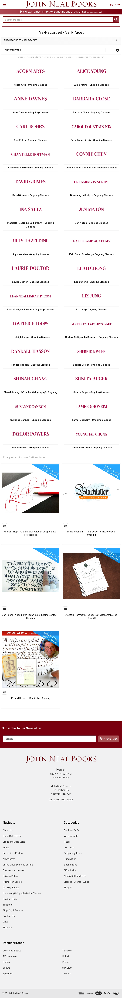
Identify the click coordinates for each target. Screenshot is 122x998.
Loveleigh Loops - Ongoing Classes (30, 336)
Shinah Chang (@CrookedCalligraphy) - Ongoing (30, 392)
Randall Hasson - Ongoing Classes (30, 364)
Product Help (10, 898)
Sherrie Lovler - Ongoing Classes (91, 364)
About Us (8, 830)
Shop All (68, 887)
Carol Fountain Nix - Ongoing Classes (91, 139)
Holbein (66, 956)
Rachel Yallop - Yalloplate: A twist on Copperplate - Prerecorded (30, 533)
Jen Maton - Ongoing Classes (91, 222)
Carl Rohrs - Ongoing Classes (30, 139)
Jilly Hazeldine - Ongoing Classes (30, 254)
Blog (5, 921)
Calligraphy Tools (73, 853)
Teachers (8, 904)
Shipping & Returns (13, 910)
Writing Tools (71, 835)
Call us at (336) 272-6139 (61, 799)
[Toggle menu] (4, 4)
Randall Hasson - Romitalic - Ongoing (30, 697)
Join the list (109, 738)
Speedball (8, 973)
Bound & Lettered (12, 835)
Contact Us (9, 915)
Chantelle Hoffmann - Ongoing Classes (30, 167)
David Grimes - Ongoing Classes (30, 195)
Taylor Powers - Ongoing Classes (30, 447)
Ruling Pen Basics (12, 881)
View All (66, 973)
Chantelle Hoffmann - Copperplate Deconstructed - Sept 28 (92, 616)
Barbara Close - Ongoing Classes (91, 112)
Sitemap (7, 927)
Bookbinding (70, 864)
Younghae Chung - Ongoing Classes (91, 447)
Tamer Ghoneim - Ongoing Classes (91, 419)
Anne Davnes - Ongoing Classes (30, 112)
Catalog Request (11, 887)
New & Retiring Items (75, 875)
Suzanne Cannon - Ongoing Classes (30, 419)
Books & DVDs (71, 830)
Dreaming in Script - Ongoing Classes (91, 195)
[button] (117, 50)
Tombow (67, 950)
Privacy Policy (10, 875)
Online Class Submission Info (18, 864)
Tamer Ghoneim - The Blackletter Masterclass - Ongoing (91, 533)
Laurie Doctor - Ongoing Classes (30, 281)
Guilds (6, 847)
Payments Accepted (13, 870)
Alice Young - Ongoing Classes (91, 84)
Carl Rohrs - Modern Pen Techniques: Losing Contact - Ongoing (30, 616)
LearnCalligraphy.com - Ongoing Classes (30, 309)
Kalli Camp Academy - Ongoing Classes (91, 254)
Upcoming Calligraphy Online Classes (22, 893)
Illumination (70, 858)
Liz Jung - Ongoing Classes (91, 309)
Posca (6, 961)
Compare (4, 525)
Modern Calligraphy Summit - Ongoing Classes (91, 336)
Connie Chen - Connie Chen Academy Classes (91, 167)
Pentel (65, 961)
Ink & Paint (69, 847)
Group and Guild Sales (14, 841)
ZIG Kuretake (10, 956)
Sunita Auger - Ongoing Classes (91, 392)
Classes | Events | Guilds (76, 881)
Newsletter (9, 858)
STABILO (67, 967)
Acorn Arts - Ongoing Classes (30, 84)
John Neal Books (12, 950)
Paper (67, 841)
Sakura (6, 967)
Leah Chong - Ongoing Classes (91, 281)
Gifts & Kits (70, 870)
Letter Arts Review (13, 853)
